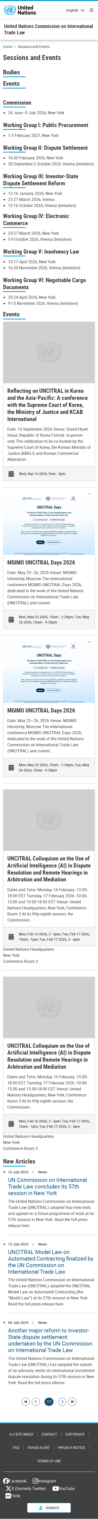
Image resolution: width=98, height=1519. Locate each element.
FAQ (16, 1447)
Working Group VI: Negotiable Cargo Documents (44, 283)
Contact (49, 1434)
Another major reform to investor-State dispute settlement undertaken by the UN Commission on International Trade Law (50, 1340)
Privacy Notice (71, 1447)
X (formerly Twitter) (29, 1488)
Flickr (15, 1496)
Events (11, 83)
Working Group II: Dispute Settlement (45, 148)
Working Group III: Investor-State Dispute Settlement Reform (40, 179)
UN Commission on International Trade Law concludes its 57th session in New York (47, 1186)
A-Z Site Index (21, 1434)
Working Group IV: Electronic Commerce (36, 219)
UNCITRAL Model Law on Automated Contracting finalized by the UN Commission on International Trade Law (50, 1262)
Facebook (17, 1481)
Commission (17, 102)
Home (7, 46)
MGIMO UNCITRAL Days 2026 (41, 562)
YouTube (67, 1488)
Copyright (75, 1434)
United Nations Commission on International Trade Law (48, 29)
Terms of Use (49, 1460)
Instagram (47, 1481)
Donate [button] (52, 1507)
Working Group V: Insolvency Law (41, 251)
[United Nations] (20, 10)
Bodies (11, 72)
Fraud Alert (39, 1447)
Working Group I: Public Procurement (45, 125)
